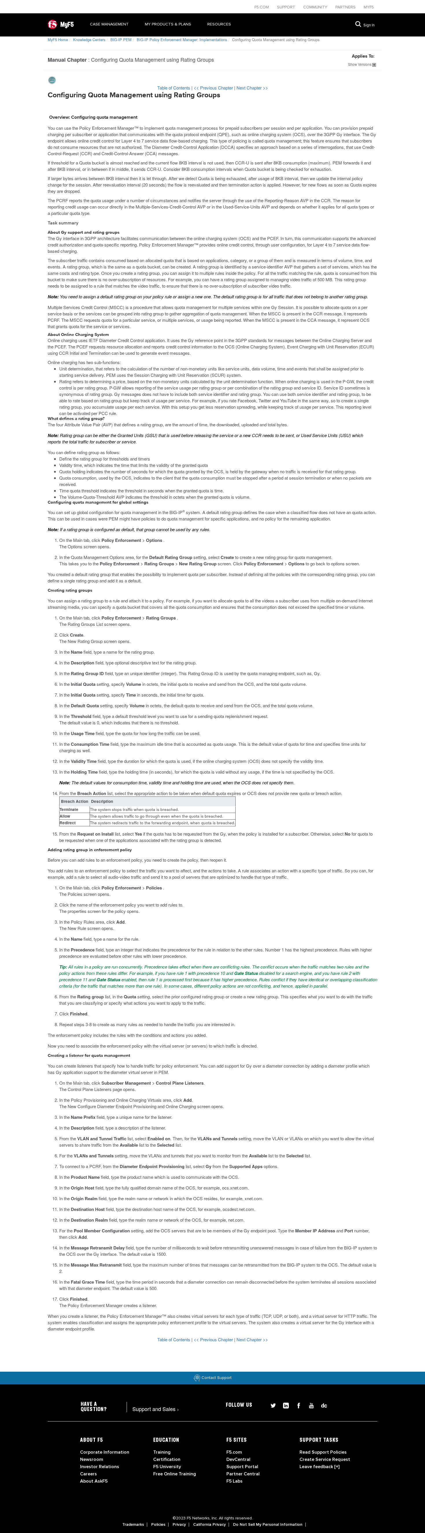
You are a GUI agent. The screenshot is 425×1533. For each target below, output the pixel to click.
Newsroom (91, 1459)
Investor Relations (99, 1467)
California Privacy (209, 1525)
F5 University (167, 1467)
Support (286, 7)
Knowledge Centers (89, 39)
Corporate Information (104, 1452)
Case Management (109, 24)
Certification (166, 1459)
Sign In (369, 25)
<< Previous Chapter (214, 88)
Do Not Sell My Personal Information (267, 1525)
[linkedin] (283, 1405)
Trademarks (133, 1525)
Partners (346, 7)
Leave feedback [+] (319, 1467)
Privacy (179, 1525)
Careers (88, 1474)
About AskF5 (94, 1481)
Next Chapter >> (252, 88)
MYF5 (369, 7)
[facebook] (296, 1405)
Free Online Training (174, 1474)
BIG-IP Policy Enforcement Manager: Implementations (182, 39)
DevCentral (238, 1459)
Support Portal (242, 1467)
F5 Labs (234, 1481)
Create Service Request (325, 1459)
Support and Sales (155, 1408)
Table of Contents (174, 88)
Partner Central (243, 1474)
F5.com (262, 7)
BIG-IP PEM (121, 39)
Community (315, 7)
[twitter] (271, 1405)
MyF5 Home (58, 39)
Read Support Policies (323, 1452)
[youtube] (309, 1405)
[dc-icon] (321, 1405)
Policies (158, 1525)
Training (162, 1452)
